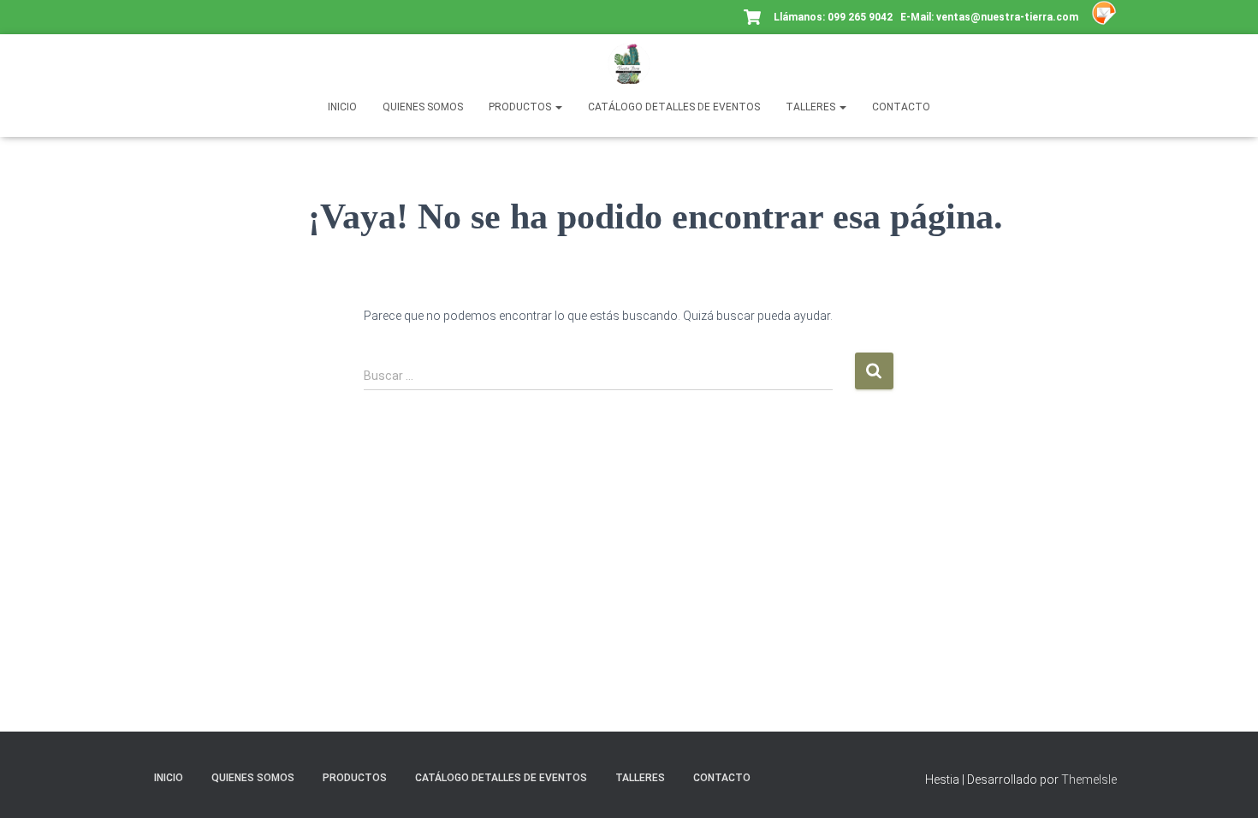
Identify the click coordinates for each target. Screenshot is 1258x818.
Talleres (812, 107)
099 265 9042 (860, 17)
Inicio (342, 107)
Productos (521, 107)
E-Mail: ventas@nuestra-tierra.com (990, 17)
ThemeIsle (1089, 779)
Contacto (901, 107)
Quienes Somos (423, 107)
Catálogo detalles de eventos (674, 107)
